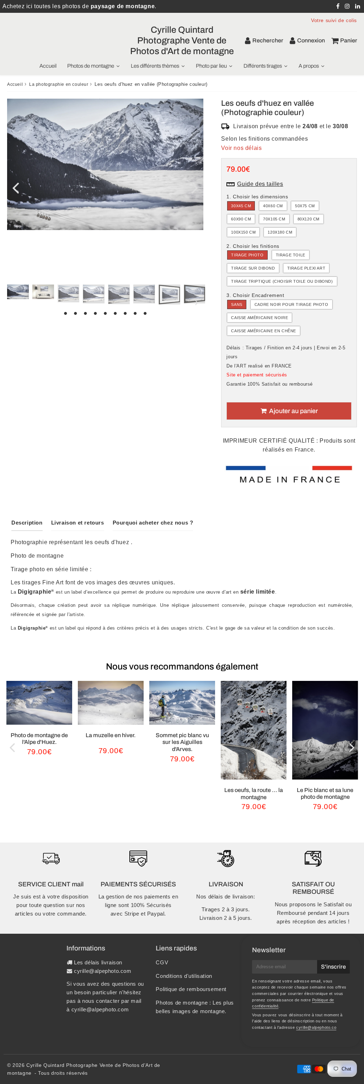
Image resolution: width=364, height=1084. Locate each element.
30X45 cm (241, 206)
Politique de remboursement (191, 989)
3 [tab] (85, 313)
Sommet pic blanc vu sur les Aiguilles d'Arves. (182, 742)
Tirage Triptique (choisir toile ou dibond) (282, 281)
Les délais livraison (98, 962)
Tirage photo (247, 255)
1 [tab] (65, 313)
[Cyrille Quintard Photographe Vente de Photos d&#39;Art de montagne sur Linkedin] (357, 6)
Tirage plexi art (306, 268)
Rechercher (267, 40)
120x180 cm (280, 232)
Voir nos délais (241, 148)
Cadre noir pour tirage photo (291, 304)
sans (236, 304)
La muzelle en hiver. (111, 735)
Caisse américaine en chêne (263, 331)
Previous (15, 187)
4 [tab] (95, 313)
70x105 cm (274, 219)
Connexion (311, 40)
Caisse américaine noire (259, 318)
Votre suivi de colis (334, 20)
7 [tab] (125, 313)
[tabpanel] (18, 292)
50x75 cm (305, 206)
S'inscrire (333, 967)
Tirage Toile (290, 255)
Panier (348, 40)
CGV (162, 962)
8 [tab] (135, 313)
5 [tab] (105, 313)
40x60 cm (273, 206)
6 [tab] (115, 313)
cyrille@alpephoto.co (316, 1027)
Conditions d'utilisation (184, 976)
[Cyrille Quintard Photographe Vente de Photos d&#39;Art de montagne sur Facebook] (338, 6)
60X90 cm (241, 219)
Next (194, 187)
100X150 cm (243, 232)
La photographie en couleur (59, 84)
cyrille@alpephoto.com (103, 971)
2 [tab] (75, 313)
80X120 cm (309, 219)
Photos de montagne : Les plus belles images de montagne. (195, 1007)
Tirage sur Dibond (253, 268)
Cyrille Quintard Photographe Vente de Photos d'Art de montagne (182, 40)
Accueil (15, 84)
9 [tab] (145, 313)
